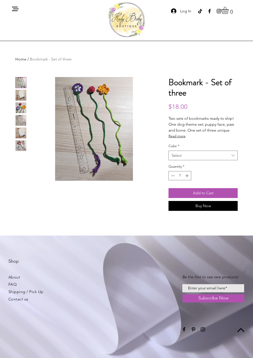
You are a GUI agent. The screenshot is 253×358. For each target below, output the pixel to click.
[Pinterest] (193, 329)
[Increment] (187, 175)
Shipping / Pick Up (25, 291)
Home (20, 59)
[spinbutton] (179, 175)
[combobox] (203, 155)
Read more (177, 136)
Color (174, 146)
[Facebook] (209, 11)
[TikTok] (200, 11)
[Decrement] (172, 175)
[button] (15, 9)
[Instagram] (219, 11)
